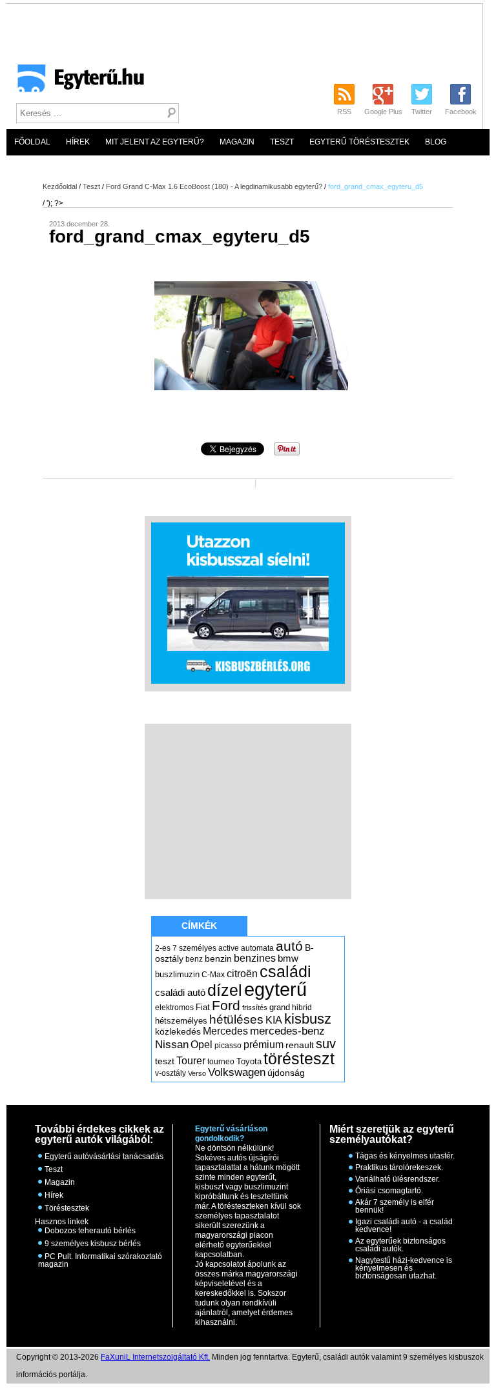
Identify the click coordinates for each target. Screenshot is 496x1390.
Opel (201, 1044)
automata (257, 948)
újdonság (286, 1072)
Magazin (237, 141)
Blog (435, 141)
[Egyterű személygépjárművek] (75, 83)
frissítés (254, 1007)
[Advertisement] (248, 810)
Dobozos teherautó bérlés (90, 1230)
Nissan (172, 1044)
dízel (224, 990)
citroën (242, 973)
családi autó (180, 993)
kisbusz (307, 1019)
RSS (344, 111)
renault (299, 1045)
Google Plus (383, 111)
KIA (273, 1020)
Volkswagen (236, 1072)
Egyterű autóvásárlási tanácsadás (104, 1156)
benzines (255, 958)
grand (279, 1007)
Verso (197, 1073)
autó (289, 945)
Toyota (249, 1061)
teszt (164, 1061)
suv (326, 1044)
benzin (218, 958)
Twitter (421, 111)
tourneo (220, 1061)
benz (194, 959)
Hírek (78, 141)
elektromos (174, 1007)
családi (285, 971)
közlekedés (178, 1031)
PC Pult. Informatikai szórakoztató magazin (100, 1260)
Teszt (282, 141)
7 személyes (194, 948)
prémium (263, 1044)
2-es (162, 948)
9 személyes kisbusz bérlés (93, 1243)
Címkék (199, 925)
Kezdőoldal (60, 186)
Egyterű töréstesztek (359, 141)
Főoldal (32, 141)
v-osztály (170, 1073)
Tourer (190, 1060)
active (228, 948)
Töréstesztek (67, 1208)
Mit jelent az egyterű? (154, 141)
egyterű (275, 989)
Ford (226, 1005)
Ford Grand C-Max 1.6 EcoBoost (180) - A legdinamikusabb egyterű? (214, 186)
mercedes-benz (287, 1031)
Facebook (461, 111)
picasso (228, 1045)
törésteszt (299, 1058)
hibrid (302, 1007)
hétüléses (236, 1019)
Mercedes (225, 1031)
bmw (288, 958)
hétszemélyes (181, 1021)
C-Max (213, 974)
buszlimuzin (177, 974)
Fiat (203, 1007)
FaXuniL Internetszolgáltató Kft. (155, 1357)
